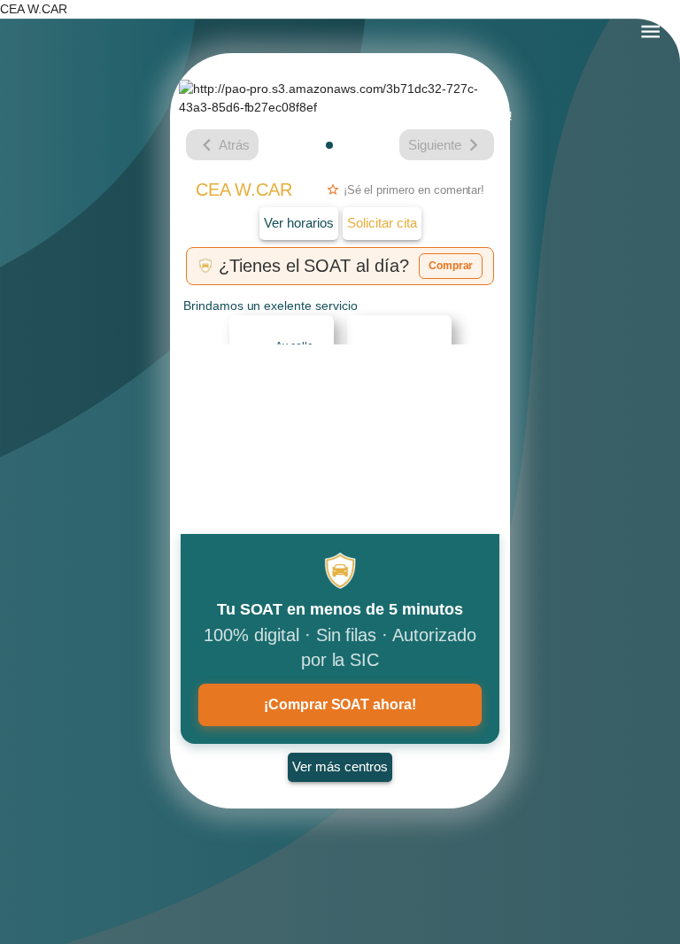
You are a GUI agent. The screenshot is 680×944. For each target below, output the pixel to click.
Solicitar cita (382, 222)
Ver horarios (299, 222)
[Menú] (650, 31)
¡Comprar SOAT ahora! (340, 704)
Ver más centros (340, 766)
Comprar (451, 265)
